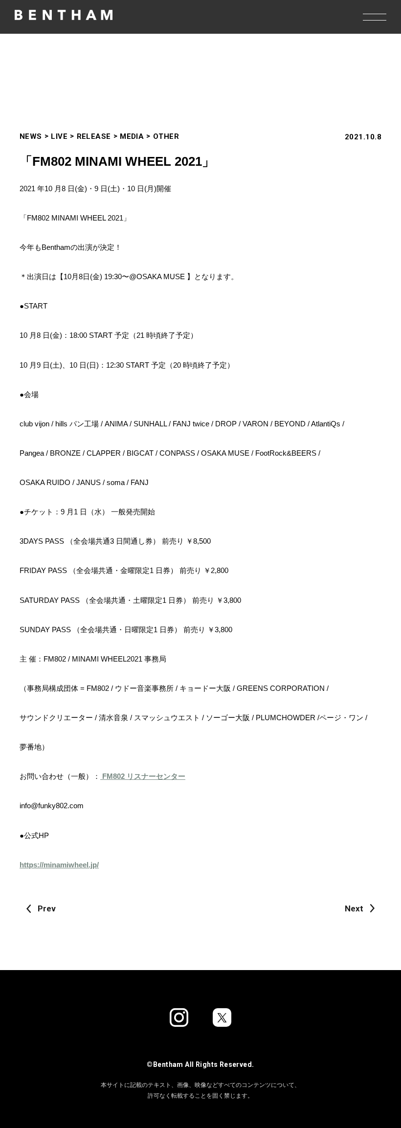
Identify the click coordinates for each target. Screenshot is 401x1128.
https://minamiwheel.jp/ (59, 865)
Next (354, 908)
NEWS (31, 136)
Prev (47, 908)
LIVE (59, 136)
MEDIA (132, 136)
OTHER (166, 136)
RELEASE (94, 136)
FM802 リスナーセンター (142, 776)
